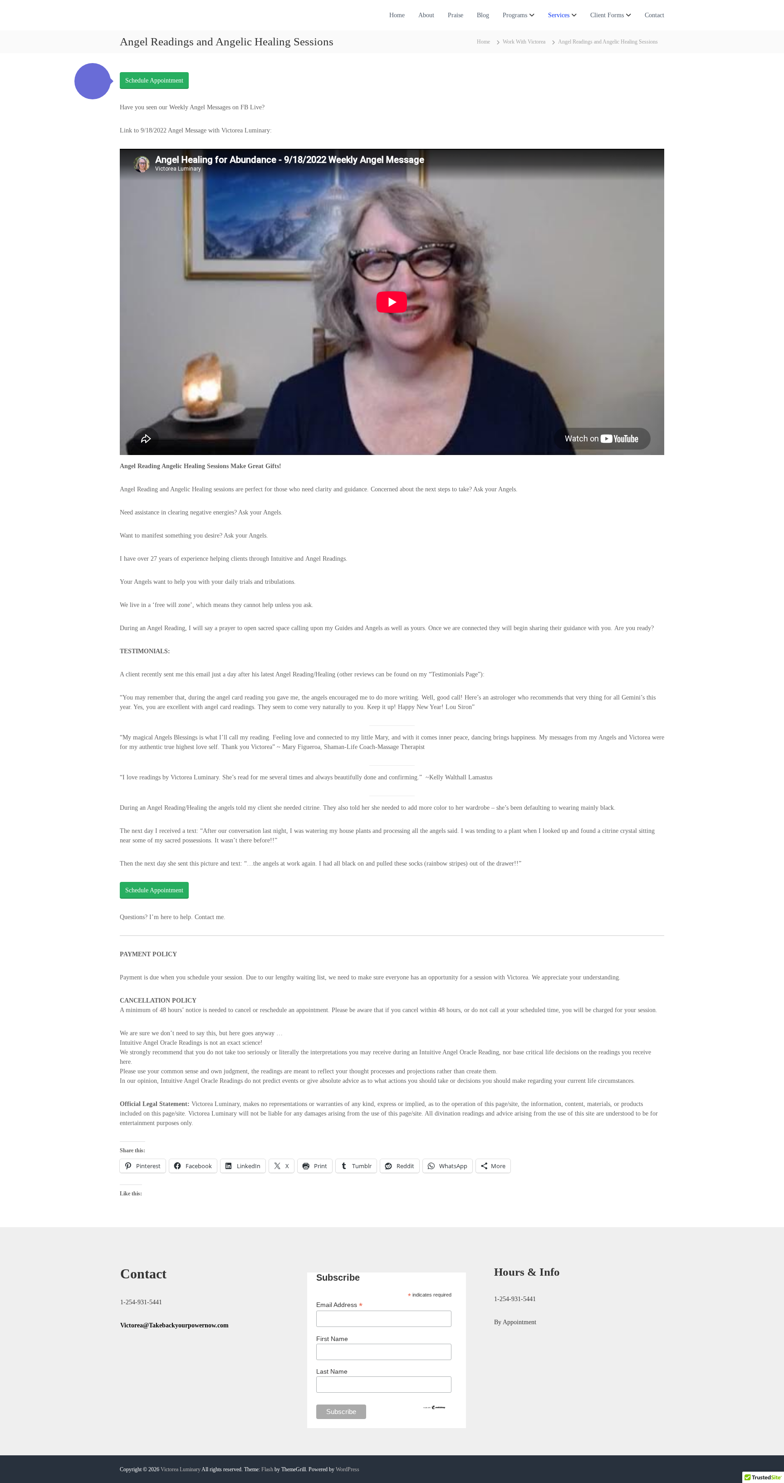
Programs (515, 15)
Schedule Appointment (154, 80)
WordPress (347, 1469)
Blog (483, 15)
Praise (455, 15)
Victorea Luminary (181, 1469)
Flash (267, 1469)
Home (397, 15)
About (426, 15)
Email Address (339, 1305)
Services (558, 15)
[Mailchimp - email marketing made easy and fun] (434, 1406)
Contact (654, 15)
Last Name (332, 1371)
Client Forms (607, 15)
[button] (92, 81)
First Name (332, 1338)
